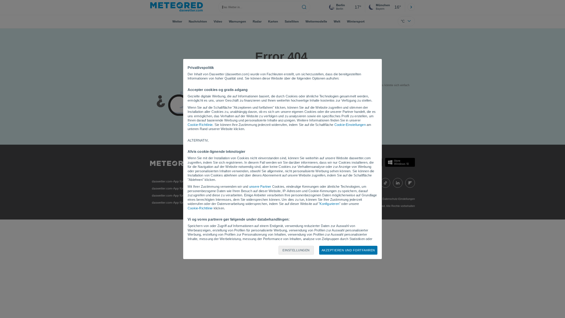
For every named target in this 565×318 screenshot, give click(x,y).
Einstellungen (296, 250)
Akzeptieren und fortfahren (348, 250)
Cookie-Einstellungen (350, 125)
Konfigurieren (329, 204)
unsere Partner (260, 186)
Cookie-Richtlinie (200, 125)
